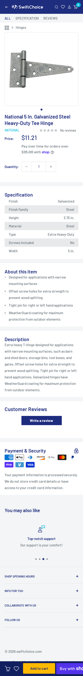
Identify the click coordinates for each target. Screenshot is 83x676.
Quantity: (12, 167)
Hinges (21, 27)
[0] (75, 7)
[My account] (69, 7)
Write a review (41, 420)
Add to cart (39, 668)
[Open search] (56, 7)
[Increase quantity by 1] (51, 166)
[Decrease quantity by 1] (26, 166)
